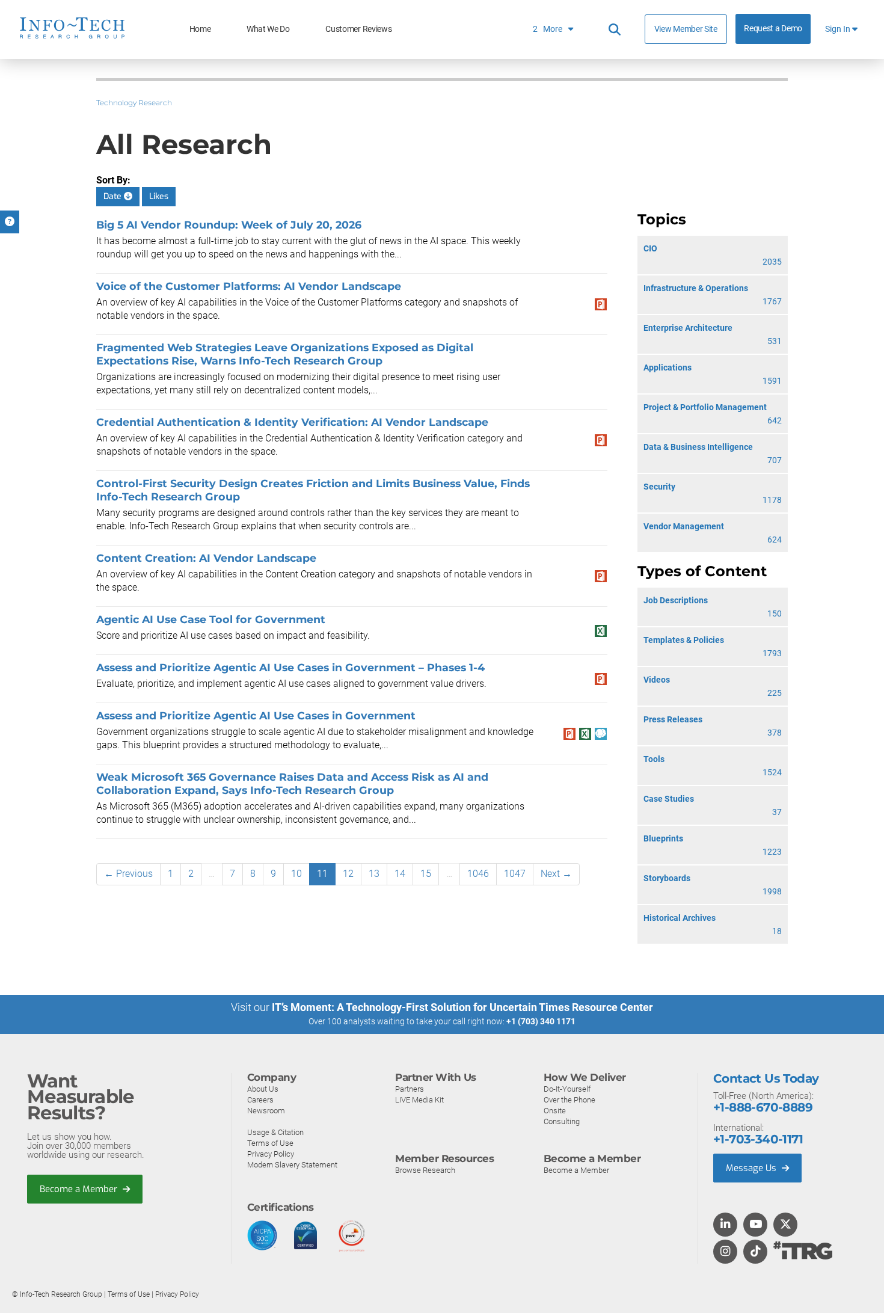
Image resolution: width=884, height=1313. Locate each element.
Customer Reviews (358, 29)
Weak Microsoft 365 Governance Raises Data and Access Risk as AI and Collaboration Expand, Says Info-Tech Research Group (292, 783)
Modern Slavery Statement (292, 1164)
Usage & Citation (275, 1132)
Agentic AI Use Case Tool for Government (210, 619)
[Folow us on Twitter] (785, 1225)
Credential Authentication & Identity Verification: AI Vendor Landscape (292, 422)
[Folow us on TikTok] (755, 1252)
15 (425, 873)
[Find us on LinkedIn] (725, 1225)
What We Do (268, 29)
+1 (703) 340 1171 (541, 1021)
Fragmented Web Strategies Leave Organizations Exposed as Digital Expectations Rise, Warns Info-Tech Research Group (284, 354)
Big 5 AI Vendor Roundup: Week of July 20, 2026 (228, 224)
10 (296, 873)
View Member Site (685, 29)
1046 (478, 873)
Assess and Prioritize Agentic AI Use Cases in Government (256, 715)
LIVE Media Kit (419, 1099)
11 (322, 873)
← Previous (128, 873)
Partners (409, 1088)
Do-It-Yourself (567, 1088)
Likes (158, 196)
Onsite (555, 1110)
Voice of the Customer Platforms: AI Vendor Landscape (248, 286)
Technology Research (134, 102)
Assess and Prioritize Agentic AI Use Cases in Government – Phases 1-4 (290, 667)
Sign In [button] (838, 29)
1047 (515, 873)
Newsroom (266, 1110)
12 (348, 873)
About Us (262, 1088)
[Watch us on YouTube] (755, 1225)
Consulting (562, 1121)
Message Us (752, 1168)
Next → (556, 873)
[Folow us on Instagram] (725, 1252)
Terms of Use (270, 1143)
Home (200, 29)
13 (374, 873)
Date (113, 196)
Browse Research (425, 1170)
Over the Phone (569, 1099)
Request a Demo (773, 28)
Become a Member (80, 1189)
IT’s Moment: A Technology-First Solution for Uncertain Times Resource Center (462, 1007)
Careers (260, 1099)
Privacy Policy (270, 1153)
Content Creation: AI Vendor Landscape (206, 558)
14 (399, 873)
